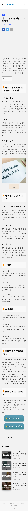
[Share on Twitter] (7, 29)
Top (14, 508)
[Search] (24, 4)
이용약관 (22, 503)
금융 (3, 14)
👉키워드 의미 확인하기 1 (14, 418)
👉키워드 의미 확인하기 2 (14, 426)
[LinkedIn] (9, 437)
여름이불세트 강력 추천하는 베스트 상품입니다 (19, 475)
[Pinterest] (11, 437)
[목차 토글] (8, 78)
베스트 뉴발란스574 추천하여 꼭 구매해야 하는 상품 (19, 454)
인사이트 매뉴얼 (7, 24)
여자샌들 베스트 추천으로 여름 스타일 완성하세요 (19, 485)
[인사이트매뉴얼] (10, 4)
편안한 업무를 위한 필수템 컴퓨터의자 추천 (19, 464)
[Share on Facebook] (3, 29)
